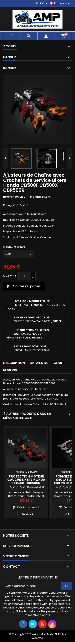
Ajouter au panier (23, 286)
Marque (35, 197)
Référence (10, 197)
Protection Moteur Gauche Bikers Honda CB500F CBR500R (26, 479)
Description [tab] (14, 362)
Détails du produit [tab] (47, 362)
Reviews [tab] (10, 370)
